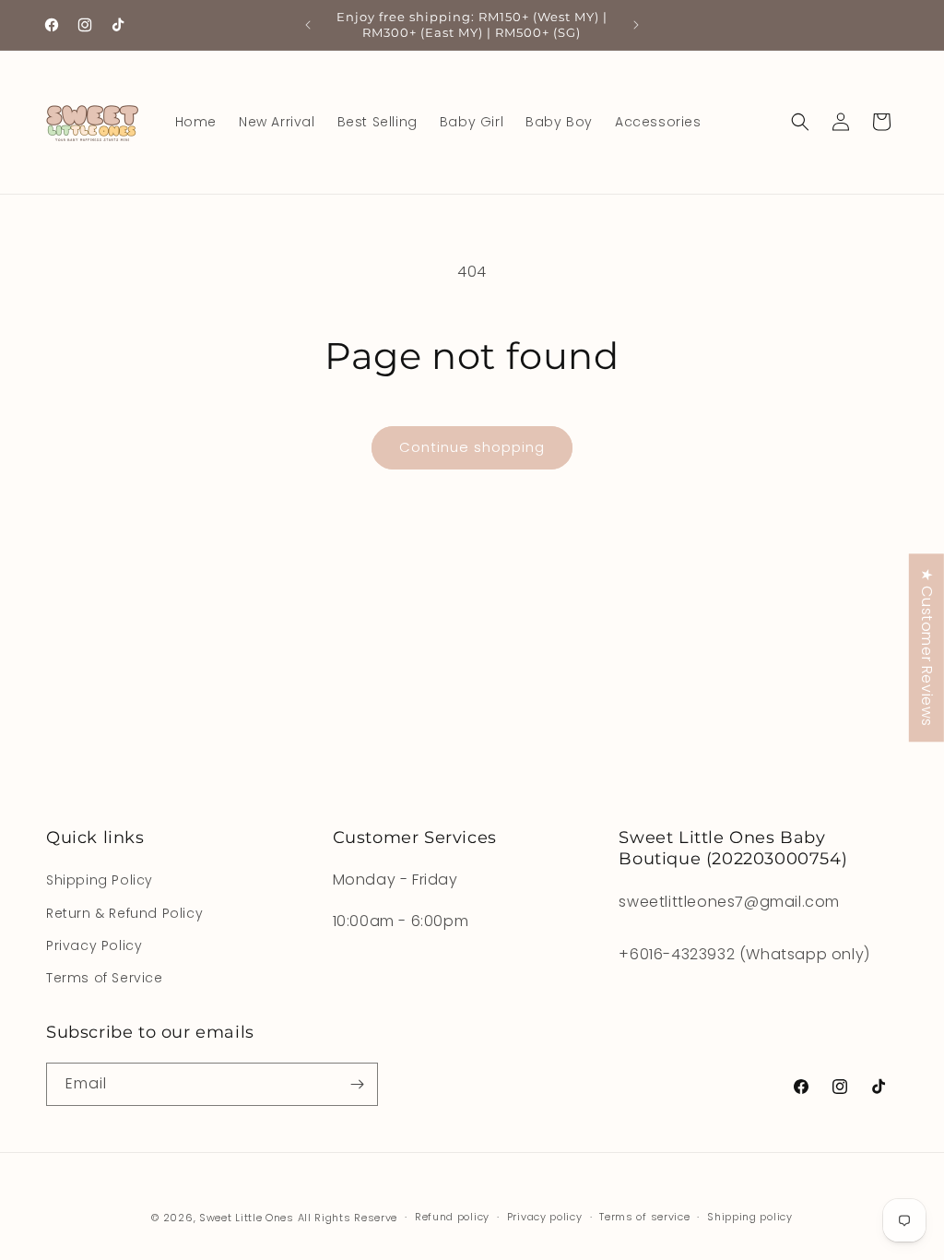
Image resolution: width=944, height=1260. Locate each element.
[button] (800, 121)
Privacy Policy (94, 945)
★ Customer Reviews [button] (927, 647)
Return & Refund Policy (124, 913)
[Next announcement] (636, 24)
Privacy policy (545, 1216)
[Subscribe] (356, 1084)
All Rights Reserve (348, 1217)
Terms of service (644, 1216)
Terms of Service (104, 978)
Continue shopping (472, 447)
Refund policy (452, 1216)
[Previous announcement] (308, 24)
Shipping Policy (99, 880)
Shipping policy (750, 1216)
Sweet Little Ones (246, 1217)
